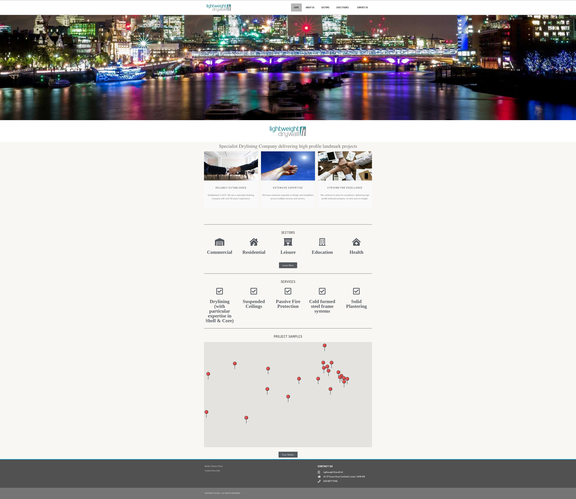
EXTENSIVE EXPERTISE (288, 187)
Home (296, 7)
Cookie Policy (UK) (212, 470)
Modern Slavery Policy (214, 466)
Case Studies (342, 7)
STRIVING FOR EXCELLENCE (345, 187)
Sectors (325, 7)
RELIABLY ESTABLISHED (231, 187)
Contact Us (362, 7)
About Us (310, 7)
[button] (299, 380)
